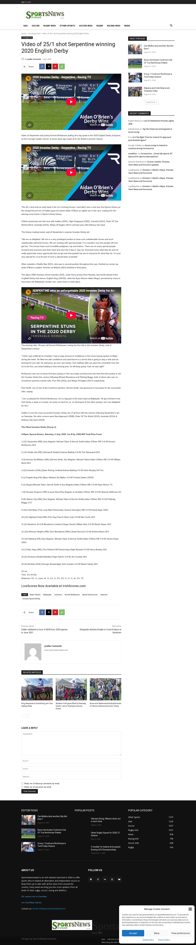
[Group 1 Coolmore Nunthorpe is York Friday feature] (135, 77)
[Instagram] (112, 879)
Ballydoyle (47, 594)
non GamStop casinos (31, 902)
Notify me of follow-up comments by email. (42, 783)
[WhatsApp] (62, 66)
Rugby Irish (49, 25)
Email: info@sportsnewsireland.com (48, 908)
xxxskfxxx (132, 153)
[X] (49, 66)
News (127, 25)
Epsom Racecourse (90, 594)
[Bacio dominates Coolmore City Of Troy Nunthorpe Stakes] (135, 63)
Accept (133, 933)
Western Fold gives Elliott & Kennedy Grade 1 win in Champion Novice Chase (71, 706)
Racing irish (113, 25)
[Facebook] (42, 66)
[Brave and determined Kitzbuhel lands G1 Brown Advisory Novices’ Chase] (105, 689)
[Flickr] (105, 879)
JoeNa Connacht (34, 59)
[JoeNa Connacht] (23, 59)
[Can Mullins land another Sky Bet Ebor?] (135, 49)
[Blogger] (91, 879)
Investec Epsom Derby (31, 598)
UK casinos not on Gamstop (34, 896)
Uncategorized (34, 33)
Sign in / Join (26, 2)
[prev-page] (23, 716)
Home (23, 33)
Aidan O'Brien (35, 594)
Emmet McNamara (72, 594)
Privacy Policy (164, 940)
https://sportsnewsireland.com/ (56, 650)
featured (103, 594)
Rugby (99, 25)
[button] (190, 909)
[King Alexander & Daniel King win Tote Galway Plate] (37, 689)
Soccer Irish (85, 25)
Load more (150, 102)
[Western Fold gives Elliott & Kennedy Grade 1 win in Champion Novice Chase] (71, 689)
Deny (157, 933)
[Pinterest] (55, 66)
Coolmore (58, 594)
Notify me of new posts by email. (38, 787)
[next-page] (28, 716)
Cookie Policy (148, 940)
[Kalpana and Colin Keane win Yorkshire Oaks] (135, 91)
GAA (25, 25)
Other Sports (67, 25)
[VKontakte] (119, 879)
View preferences (180, 933)
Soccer (35, 25)
